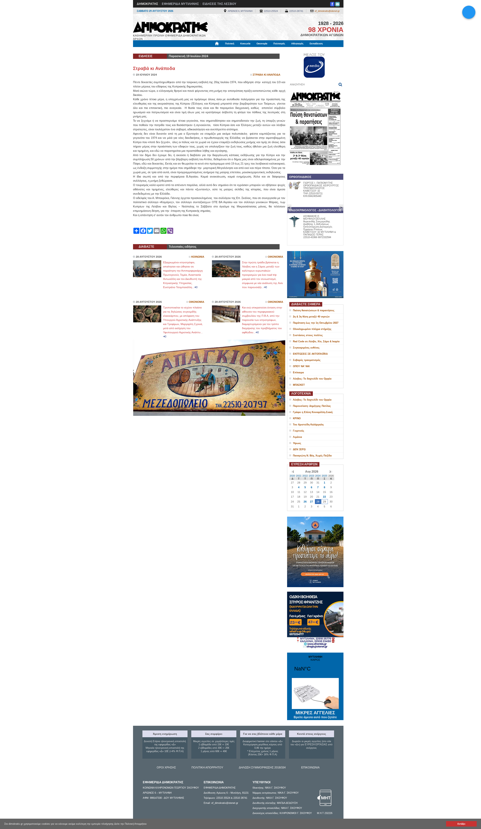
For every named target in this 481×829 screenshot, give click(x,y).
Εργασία (162, 50)
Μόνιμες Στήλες (144, 50)
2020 (292, 475)
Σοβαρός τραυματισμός (307, 360)
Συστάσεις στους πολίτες (308, 335)
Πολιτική (229, 43)
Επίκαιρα (298, 372)
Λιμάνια (297, 437)
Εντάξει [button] (461, 824)
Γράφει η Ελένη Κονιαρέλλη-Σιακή (313, 412)
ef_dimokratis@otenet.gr (327, 11)
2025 (324, 475)
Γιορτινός (298, 430)
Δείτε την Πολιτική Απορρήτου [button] (130, 823)
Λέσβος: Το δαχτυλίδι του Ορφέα (312, 378)
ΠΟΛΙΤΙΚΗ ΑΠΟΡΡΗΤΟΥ (207, 767)
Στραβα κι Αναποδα (266, 74)
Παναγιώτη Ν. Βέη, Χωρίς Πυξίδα (312, 455)
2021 (298, 475)
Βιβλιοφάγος (180, 50)
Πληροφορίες (241, 50)
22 (324, 496)
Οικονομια (275, 256)
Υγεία (196, 50)
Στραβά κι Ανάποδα (154, 68)
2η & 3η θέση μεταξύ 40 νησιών (311, 316)
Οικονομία (261, 43)
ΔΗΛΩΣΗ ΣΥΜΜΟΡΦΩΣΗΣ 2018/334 (262, 767)
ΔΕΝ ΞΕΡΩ (299, 449)
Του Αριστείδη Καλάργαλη (308, 424)
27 (311, 501)
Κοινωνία (245, 43)
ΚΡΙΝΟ (297, 418)
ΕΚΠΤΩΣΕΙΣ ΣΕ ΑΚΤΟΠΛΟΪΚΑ (310, 353)
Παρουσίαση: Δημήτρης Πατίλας (312, 406)
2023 (311, 475)
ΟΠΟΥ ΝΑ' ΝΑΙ (301, 366)
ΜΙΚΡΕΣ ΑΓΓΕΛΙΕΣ (315, 714)
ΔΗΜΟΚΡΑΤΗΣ (147, 3)
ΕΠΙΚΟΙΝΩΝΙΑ (310, 767)
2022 (305, 475)
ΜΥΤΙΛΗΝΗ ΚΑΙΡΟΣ (315, 666)
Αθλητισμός (297, 43)
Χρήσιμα (209, 50)
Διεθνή (223, 50)
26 (305, 501)
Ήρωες (297, 443)
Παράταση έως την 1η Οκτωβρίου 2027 (315, 322)
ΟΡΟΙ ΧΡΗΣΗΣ (166, 767)
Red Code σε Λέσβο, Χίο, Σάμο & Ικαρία (316, 341)
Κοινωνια (197, 256)
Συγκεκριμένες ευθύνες (306, 347)
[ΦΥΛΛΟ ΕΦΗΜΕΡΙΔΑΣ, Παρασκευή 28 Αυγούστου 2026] (315, 170)
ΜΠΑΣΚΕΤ (299, 384)
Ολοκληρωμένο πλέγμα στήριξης (312, 329)
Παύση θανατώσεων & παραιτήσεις (313, 310)
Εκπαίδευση (316, 43)
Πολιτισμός (279, 43)
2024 (318, 475)
